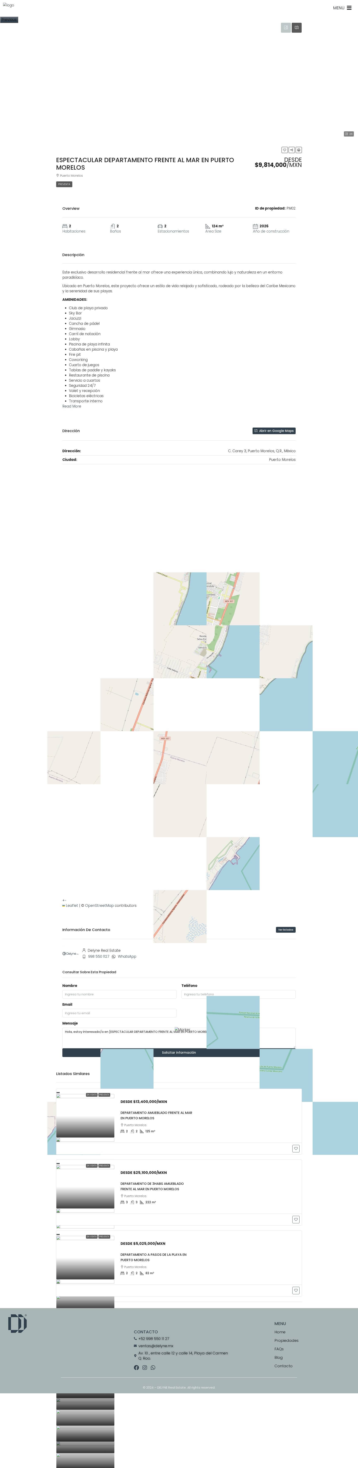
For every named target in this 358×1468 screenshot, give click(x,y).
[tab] (286, 28)
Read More (71, 406)
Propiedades (287, 1340)
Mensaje (70, 1023)
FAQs (279, 1349)
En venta (92, 1094)
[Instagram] (144, 1367)
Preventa (64, 184)
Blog (279, 1357)
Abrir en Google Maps (276, 431)
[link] (85, 1115)
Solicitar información (179, 1052)
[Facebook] (136, 1367)
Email (67, 1004)
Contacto (284, 1366)
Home (280, 1332)
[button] (285, 150)
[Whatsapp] (153, 1367)
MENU (339, 8)
